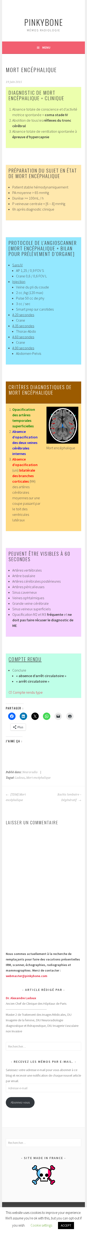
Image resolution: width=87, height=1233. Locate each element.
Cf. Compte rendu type (26, 692)
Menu (46, 47)
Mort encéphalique (38, 777)
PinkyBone (43, 22)
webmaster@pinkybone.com (26, 976)
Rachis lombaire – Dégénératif (69, 797)
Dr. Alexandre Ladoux (21, 998)
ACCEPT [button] (66, 1225)
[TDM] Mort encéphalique (16, 797)
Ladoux (20, 777)
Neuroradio (30, 772)
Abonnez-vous (20, 1102)
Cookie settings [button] (41, 1225)
